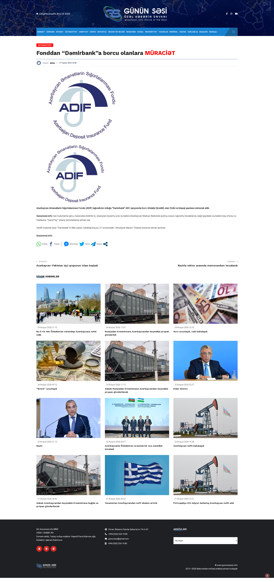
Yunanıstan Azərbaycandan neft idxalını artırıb (131, 503)
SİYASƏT (60, 32)
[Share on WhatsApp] (41, 244)
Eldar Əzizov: (180, 388)
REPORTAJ (102, 32)
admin (52, 63)
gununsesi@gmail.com (118, 539)
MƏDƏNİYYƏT (151, 32)
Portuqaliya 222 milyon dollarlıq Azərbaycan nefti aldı (203, 503)
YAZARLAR (163, 32)
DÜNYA (93, 32)
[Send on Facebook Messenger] (71, 244)
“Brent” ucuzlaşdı (46, 388)
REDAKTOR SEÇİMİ (116, 32)
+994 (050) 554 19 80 (117, 534)
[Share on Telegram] (96, 244)
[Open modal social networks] (105, 244)
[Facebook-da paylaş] (54, 244)
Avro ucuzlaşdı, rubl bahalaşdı (190, 331)
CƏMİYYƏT (83, 32)
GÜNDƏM (50, 32)
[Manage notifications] (267, 575)
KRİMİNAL (173, 32)
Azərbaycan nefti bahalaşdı (188, 445)
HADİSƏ (182, 32)
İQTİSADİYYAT (71, 32)
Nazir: (39, 445)
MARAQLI (213, 32)
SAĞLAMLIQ (193, 32)
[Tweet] (84, 244)
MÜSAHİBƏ (131, 32)
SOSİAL (140, 32)
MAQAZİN (203, 32)
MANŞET (41, 32)
